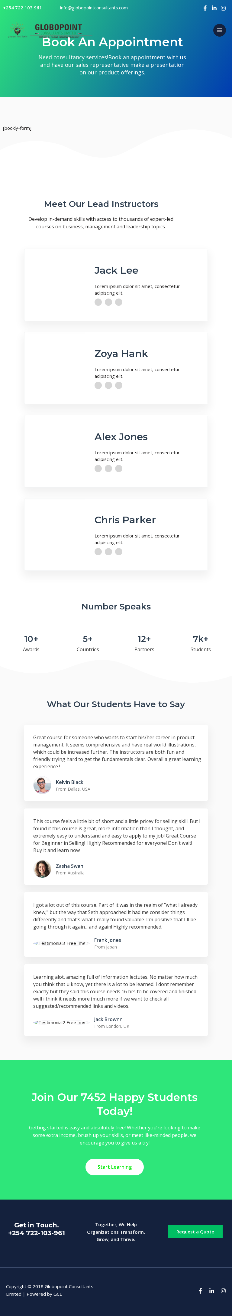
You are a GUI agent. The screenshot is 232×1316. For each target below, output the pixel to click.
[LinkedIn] (214, 8)
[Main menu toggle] (219, 30)
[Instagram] (223, 8)
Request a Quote (195, 1232)
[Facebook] (205, 8)
